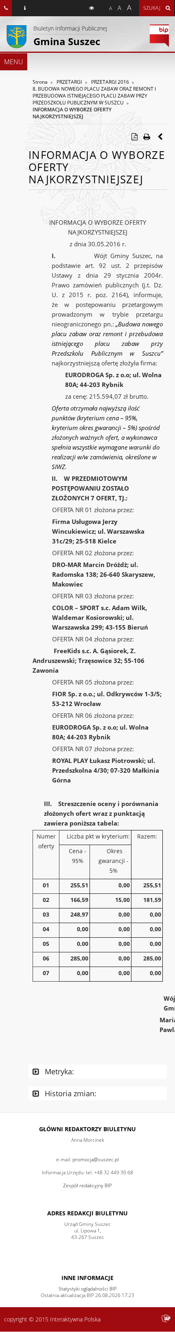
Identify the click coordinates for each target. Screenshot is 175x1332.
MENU (13, 61)
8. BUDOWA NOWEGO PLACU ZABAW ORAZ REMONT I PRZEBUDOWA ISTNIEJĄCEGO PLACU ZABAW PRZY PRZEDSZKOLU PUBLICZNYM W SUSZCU (94, 95)
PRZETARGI (69, 81)
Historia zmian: (69, 1093)
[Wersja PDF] (134, 136)
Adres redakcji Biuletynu (87, 1213)
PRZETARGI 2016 (110, 81)
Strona (40, 81)
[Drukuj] (146, 136)
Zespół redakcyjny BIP (87, 1185)
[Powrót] (161, 136)
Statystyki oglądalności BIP (88, 1288)
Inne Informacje (87, 1278)
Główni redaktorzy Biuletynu (87, 1129)
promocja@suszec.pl (95, 1159)
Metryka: (58, 1071)
